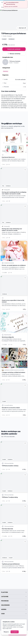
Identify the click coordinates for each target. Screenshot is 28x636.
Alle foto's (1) (22, 28)
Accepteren (14, 631)
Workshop (5, 71)
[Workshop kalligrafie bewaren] (25, 314)
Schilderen (11, 39)
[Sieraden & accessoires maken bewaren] (25, 385)
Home (2, 7)
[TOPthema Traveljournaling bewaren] (25, 475)
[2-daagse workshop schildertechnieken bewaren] (25, 350)
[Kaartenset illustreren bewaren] (25, 134)
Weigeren (6, 631)
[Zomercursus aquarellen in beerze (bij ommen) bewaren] (25, 278)
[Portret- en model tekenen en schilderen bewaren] (25, 243)
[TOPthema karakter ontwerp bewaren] (25, 443)
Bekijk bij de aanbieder (14, 49)
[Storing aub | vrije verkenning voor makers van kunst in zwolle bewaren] (25, 206)
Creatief (4, 39)
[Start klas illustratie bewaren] (25, 506)
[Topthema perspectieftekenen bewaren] (25, 541)
